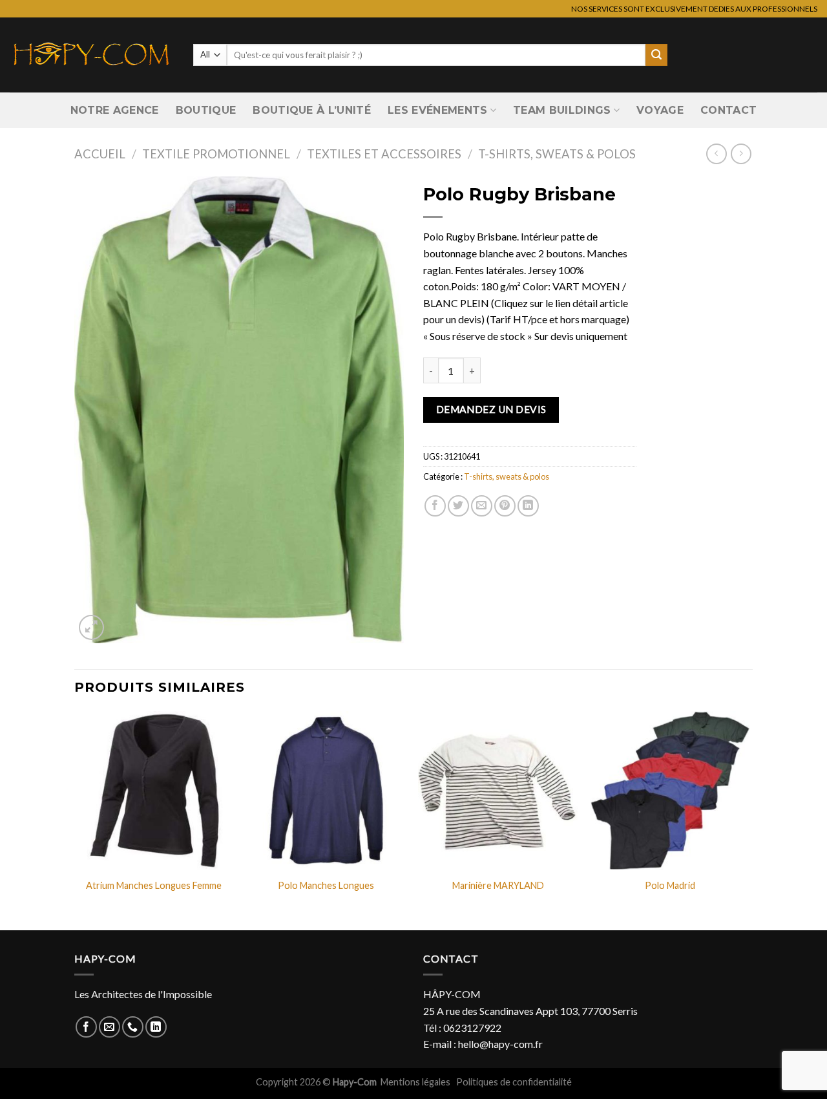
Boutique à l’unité (312, 110)
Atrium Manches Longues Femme (154, 885)
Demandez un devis (491, 409)
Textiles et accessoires (384, 154)
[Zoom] (91, 627)
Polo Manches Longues (326, 885)
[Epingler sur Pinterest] (505, 506)
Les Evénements (437, 110)
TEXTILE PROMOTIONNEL (216, 154)
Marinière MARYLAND (498, 885)
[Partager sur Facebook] (435, 506)
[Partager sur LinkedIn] (528, 506)
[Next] (749, 820)
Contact (728, 110)
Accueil (99, 154)
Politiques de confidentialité (514, 1081)
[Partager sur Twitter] (458, 506)
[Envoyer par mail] (481, 506)
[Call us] (132, 1027)
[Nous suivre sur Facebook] (86, 1027)
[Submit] (656, 55)
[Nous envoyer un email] (109, 1027)
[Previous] (75, 820)
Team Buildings (562, 110)
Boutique (206, 110)
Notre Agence (114, 110)
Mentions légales (416, 1081)
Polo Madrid (670, 885)
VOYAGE (660, 110)
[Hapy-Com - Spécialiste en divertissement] (92, 54)
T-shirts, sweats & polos (557, 154)
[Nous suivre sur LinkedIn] (156, 1027)
